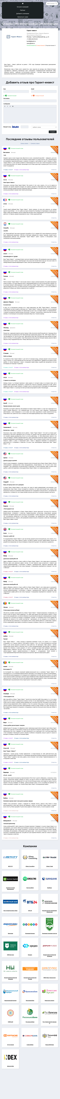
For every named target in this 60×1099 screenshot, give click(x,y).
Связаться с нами (22, 17)
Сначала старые (35, 143)
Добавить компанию (22, 13)
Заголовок (6, 98)
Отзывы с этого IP (8, 169)
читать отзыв (30, 162)
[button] (5, 106)
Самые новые (24, 143)
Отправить (53, 131)
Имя (4, 89)
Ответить (54, 169)
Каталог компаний (22, 7)
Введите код (7, 126)
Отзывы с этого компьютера (21, 169)
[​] (30, 115)
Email (32, 89)
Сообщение (6, 103)
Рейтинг (22, 10)
